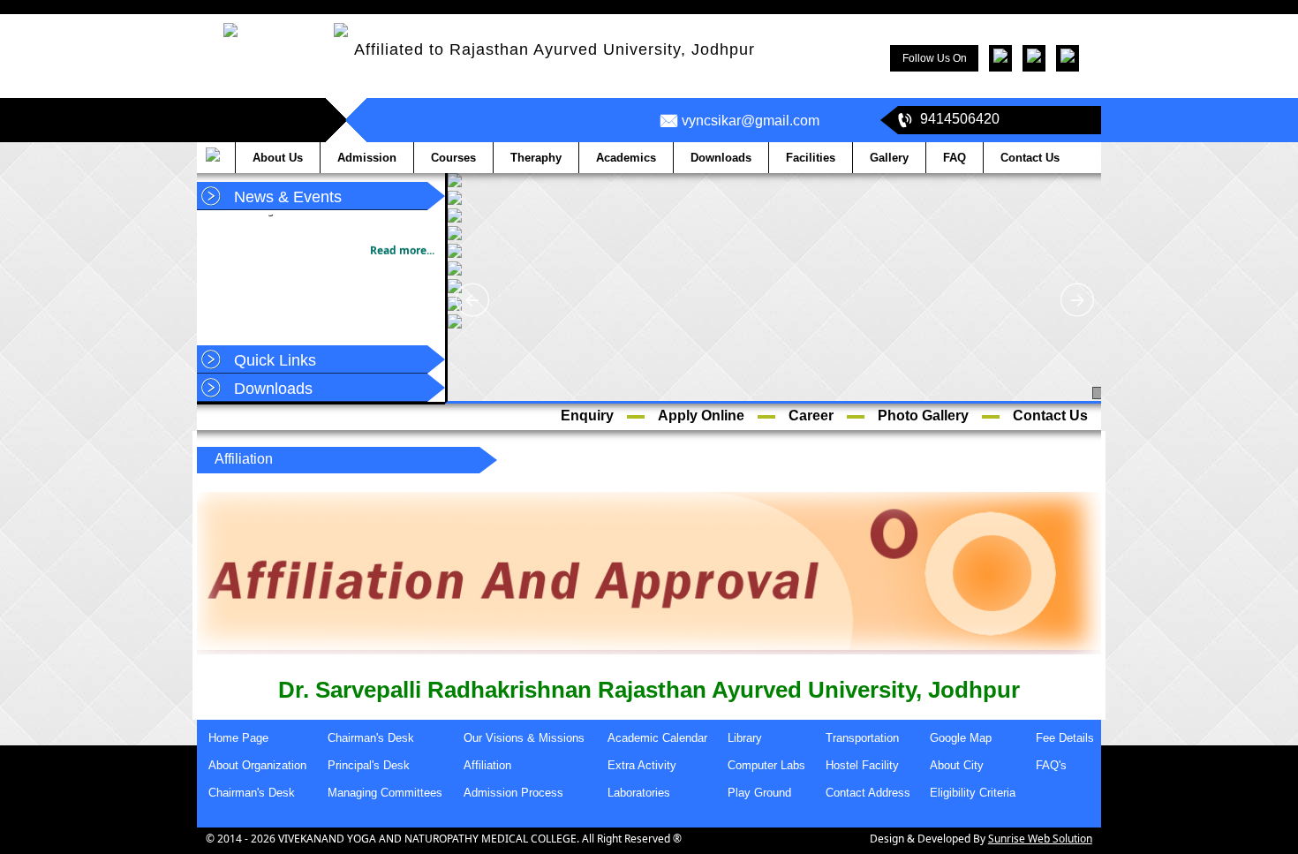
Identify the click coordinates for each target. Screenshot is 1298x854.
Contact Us (1050, 415)
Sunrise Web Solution (1040, 838)
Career (811, 415)
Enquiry (587, 415)
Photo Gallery (923, 415)
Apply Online (701, 415)
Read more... (402, 243)
